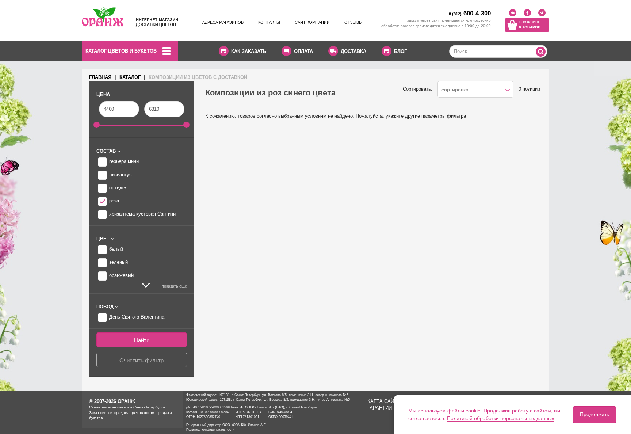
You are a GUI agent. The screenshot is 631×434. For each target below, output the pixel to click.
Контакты (269, 22)
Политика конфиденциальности (210, 429)
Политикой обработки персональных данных (500, 418)
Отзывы (353, 22)
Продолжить (594, 414)
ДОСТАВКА (353, 51)
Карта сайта (383, 401)
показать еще (174, 286)
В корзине (529, 24)
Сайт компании (312, 22)
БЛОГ (400, 51)
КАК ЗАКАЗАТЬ (248, 51)
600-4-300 (470, 13)
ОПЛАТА (303, 51)
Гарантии (379, 408)
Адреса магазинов (223, 22)
